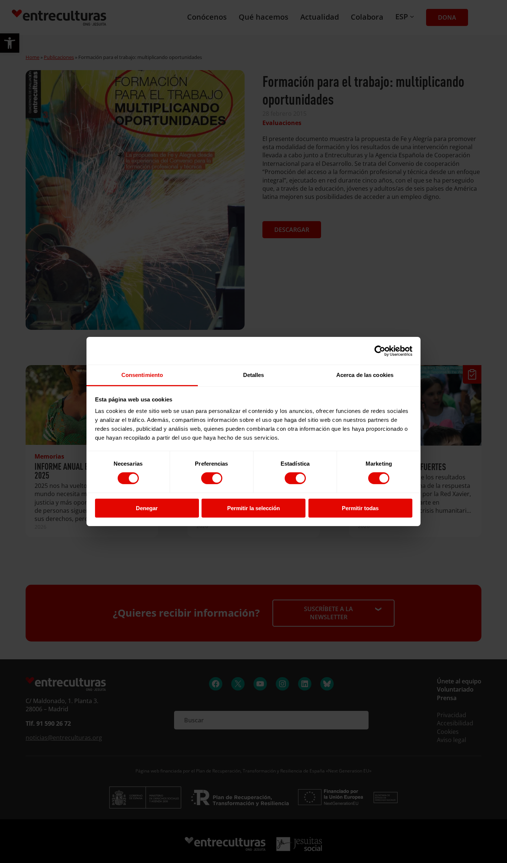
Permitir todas (360, 508)
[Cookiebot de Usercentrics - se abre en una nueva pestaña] (379, 350)
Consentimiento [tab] (142, 375)
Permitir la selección (253, 508)
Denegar (147, 508)
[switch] (211, 478)
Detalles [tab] (253, 375)
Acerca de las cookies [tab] (364, 375)
